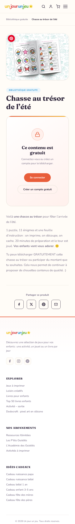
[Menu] (65, 6)
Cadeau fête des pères (19, 500)
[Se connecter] (50, 6)
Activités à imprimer (18, 451)
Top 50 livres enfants (18, 401)
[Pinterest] (27, 361)
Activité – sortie (15, 406)
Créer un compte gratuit (37, 189)
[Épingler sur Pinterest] (11, 38)
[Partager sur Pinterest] (43, 304)
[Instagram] (18, 361)
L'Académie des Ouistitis (20, 445)
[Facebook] (9, 361)
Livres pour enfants (17, 396)
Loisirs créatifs (14, 391)
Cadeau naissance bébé (19, 479)
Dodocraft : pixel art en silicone (24, 411)
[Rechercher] (43, 6)
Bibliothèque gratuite (23, 90)
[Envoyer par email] (56, 304)
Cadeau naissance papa (19, 474)
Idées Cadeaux (18, 467)
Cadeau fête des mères (19, 495)
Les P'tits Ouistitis (16, 440)
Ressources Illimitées (18, 435)
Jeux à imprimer (15, 386)
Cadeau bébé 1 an (17, 484)
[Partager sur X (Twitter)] (31, 304)
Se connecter (37, 177)
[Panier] (58, 6)
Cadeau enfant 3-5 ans (19, 490)
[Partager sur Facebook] (19, 304)
